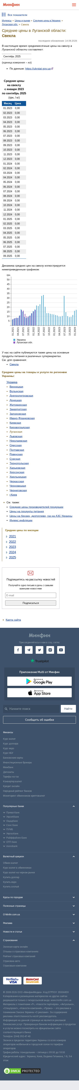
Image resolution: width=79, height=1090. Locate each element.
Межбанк (8, 767)
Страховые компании (14, 965)
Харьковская (17, 467)
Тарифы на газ (11, 776)
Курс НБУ (8, 753)
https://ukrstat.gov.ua (38, 68)
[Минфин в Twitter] (39, 650)
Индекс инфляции (21, 520)
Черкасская (17, 481)
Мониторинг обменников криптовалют (24, 795)
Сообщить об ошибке (39, 719)
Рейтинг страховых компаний (19, 956)
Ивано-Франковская (22, 418)
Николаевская (18, 440)
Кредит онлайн (11, 786)
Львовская (16, 436)
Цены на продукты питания (27, 511)
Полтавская (17, 449)
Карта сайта (13, 619)
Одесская (16, 445)
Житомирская (18, 404)
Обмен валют (10, 863)
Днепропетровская (21, 395)
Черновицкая (18, 485)
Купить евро (9, 882)
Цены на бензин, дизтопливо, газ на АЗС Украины (41, 515)
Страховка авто (11, 961)
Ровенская (16, 454)
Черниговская (18, 490)
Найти (68, 708)
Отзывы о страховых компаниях (20, 951)
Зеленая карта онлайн (15, 946)
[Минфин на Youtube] (61, 650)
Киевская (15, 422)
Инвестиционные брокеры (17, 762)
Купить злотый (11, 886)
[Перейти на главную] (11, 4)
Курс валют (9, 739)
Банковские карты (13, 757)
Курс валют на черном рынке (19, 872)
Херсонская (17, 472)
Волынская (16, 391)
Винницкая (16, 386)
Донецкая (16, 400)
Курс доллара (10, 743)
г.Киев (13, 494)
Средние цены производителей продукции (36, 506)
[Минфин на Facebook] (18, 650)
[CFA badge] (52, 981)
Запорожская (18, 413)
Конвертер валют (12, 781)
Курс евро (8, 748)
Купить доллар (11, 877)
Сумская (15, 458)
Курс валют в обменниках (17, 867)
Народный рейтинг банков (17, 791)
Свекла (14, 364)
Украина (12, 382)
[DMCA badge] (39, 1071)
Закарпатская (18, 409)
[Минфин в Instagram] (50, 650)
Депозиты (8, 772)
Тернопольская (19, 463)
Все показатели (17, 14)
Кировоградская (20, 427)
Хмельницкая (18, 476)
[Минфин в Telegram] (29, 650)
